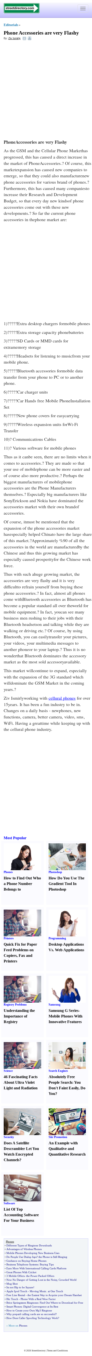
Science (8, 1071)
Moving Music (38, 1291)
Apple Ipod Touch (16, 1291)
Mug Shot (12, 1283)
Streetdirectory (39, 1350)
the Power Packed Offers (40, 1275)
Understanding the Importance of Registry (19, 1016)
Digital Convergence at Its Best (40, 1306)
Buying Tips (47, 1264)
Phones (8, 872)
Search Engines (58, 1071)
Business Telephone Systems (22, 1264)
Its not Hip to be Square (19, 1287)
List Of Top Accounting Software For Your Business (21, 1215)
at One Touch (55, 1291)
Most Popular (15, 838)
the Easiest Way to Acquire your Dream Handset (54, 1295)
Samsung (54, 1004)
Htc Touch (12, 1299)
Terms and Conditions (57, 1350)
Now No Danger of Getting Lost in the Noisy (31, 1279)
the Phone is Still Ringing (53, 1256)
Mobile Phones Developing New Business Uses (32, 1253)
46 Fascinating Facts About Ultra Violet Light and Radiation (21, 1082)
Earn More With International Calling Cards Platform (36, 1268)
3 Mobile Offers (15, 1275)
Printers (9, 938)
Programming (57, 938)
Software (9, 1203)
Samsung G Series (64, 1010)
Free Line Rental (15, 1295)
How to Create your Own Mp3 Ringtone (29, 1310)
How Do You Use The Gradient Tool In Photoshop (66, 883)
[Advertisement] (46, 91)
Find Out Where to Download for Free (61, 1302)
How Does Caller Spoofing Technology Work (32, 1318)
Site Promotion (58, 1137)
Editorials (11, 25)
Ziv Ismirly (14, 38)
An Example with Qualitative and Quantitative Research (67, 1148)
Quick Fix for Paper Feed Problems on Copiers (20, 950)
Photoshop (55, 872)
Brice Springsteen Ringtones (22, 1302)
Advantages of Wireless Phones (24, 1249)
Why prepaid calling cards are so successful (30, 1314)
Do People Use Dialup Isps (21, 1256)
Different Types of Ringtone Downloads (29, 1245)
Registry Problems (15, 1004)
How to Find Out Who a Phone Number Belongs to (22, 883)
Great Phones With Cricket (21, 1272)
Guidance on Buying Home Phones (26, 1260)
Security (9, 1137)
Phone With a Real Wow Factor (38, 1299)
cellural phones (62, 698)
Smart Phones (14, 1306)
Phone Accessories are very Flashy (41, 33)
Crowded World (68, 1279)
